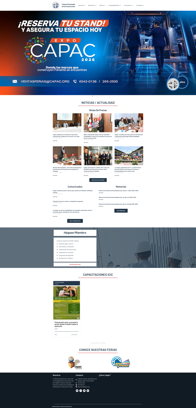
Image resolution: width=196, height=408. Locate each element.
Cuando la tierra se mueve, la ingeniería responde (68, 201)
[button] (2, 53)
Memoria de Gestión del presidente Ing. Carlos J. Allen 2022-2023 (118, 190)
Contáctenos (139, 5)
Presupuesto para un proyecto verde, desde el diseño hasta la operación (66, 324)
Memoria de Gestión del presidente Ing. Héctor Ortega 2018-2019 (118, 204)
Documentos (127, 5)
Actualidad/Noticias (114, 5)
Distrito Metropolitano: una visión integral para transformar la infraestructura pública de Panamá (67, 169)
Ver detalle (74, 334)
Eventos (101, 5)
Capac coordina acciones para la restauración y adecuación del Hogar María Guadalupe (129, 135)
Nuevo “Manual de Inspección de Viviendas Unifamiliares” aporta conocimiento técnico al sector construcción (98, 136)
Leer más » (55, 140)
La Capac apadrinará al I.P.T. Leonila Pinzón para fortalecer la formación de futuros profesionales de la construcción (128, 169)
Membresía (91, 5)
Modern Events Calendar (101, 343)
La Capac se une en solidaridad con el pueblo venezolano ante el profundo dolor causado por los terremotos (72, 211)
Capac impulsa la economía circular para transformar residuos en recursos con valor (66, 135)
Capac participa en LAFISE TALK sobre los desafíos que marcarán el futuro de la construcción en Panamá (96, 169)
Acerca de (81, 5)
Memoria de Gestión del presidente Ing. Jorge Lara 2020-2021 (117, 197)
